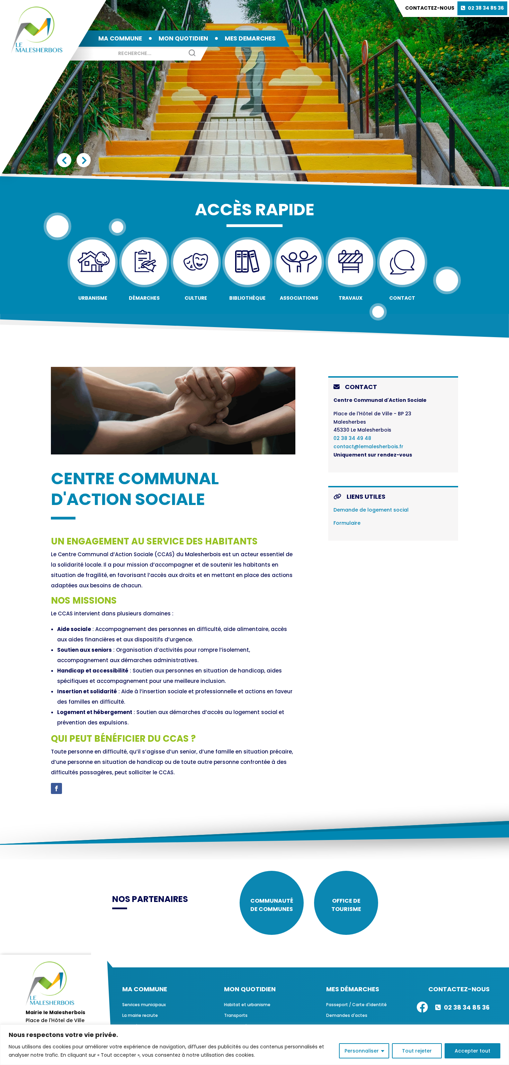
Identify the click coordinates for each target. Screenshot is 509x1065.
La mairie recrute (140, 1015)
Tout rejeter (417, 1050)
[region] (254, 1045)
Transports (236, 1015)
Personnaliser (362, 1050)
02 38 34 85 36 (486, 7)
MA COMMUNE (120, 38)
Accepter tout (472, 1050)
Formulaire (346, 523)
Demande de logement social (371, 509)
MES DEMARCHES (250, 38)
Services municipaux (144, 1005)
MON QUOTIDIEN (183, 38)
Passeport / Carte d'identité (356, 1005)
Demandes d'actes (346, 1015)
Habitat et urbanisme (247, 1005)
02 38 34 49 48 (352, 438)
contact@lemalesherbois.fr (368, 446)
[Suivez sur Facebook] (56, 788)
